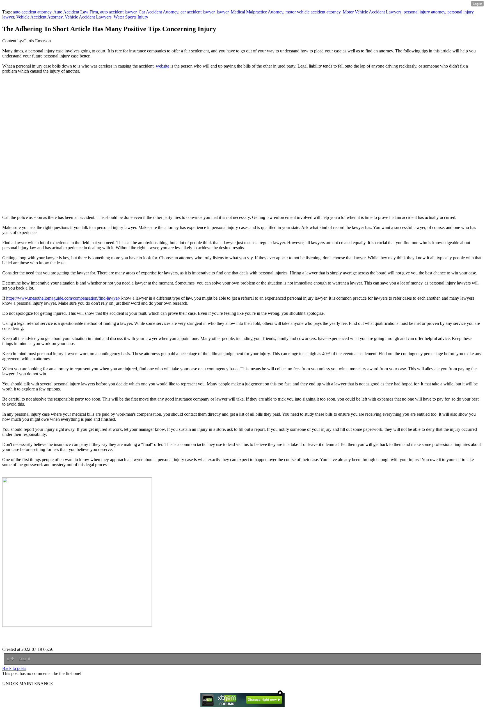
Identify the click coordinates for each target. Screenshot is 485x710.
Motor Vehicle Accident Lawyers (372, 12)
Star (23, 659)
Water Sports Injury (131, 17)
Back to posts (14, 668)
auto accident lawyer (118, 12)
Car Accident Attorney (158, 12)
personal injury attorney (424, 12)
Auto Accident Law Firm (75, 12)
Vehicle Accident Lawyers (88, 17)
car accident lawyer (197, 12)
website (162, 66)
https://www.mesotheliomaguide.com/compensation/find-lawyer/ (63, 298)
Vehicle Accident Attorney (39, 17)
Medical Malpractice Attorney (257, 12)
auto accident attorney (32, 12)
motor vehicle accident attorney (312, 12)
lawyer (222, 12)
